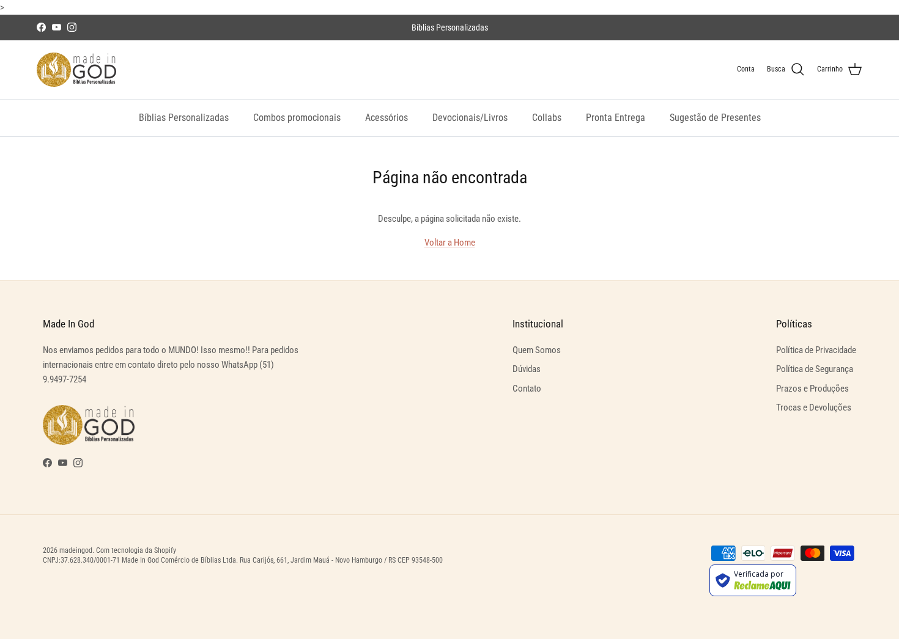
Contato (526, 388)
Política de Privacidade (816, 350)
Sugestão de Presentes (715, 117)
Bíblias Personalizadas (184, 117)
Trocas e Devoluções (813, 407)
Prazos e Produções (812, 388)
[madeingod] (76, 70)
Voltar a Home (449, 242)
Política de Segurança (814, 368)
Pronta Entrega (615, 117)
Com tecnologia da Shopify (136, 550)
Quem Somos (536, 350)
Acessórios (386, 117)
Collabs (546, 117)
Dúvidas (526, 368)
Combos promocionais (297, 117)
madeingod (75, 550)
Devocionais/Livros (470, 117)
